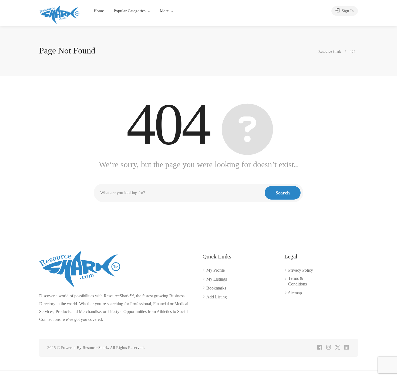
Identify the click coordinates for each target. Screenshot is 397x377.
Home (99, 11)
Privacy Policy (300, 270)
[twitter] (337, 347)
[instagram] (328, 347)
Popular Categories (130, 11)
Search (282, 193)
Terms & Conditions (297, 281)
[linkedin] (346, 347)
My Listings (216, 279)
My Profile (215, 270)
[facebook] (319, 347)
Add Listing (216, 297)
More (164, 11)
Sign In (347, 11)
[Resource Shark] (59, 14)
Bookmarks (216, 288)
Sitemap (295, 293)
